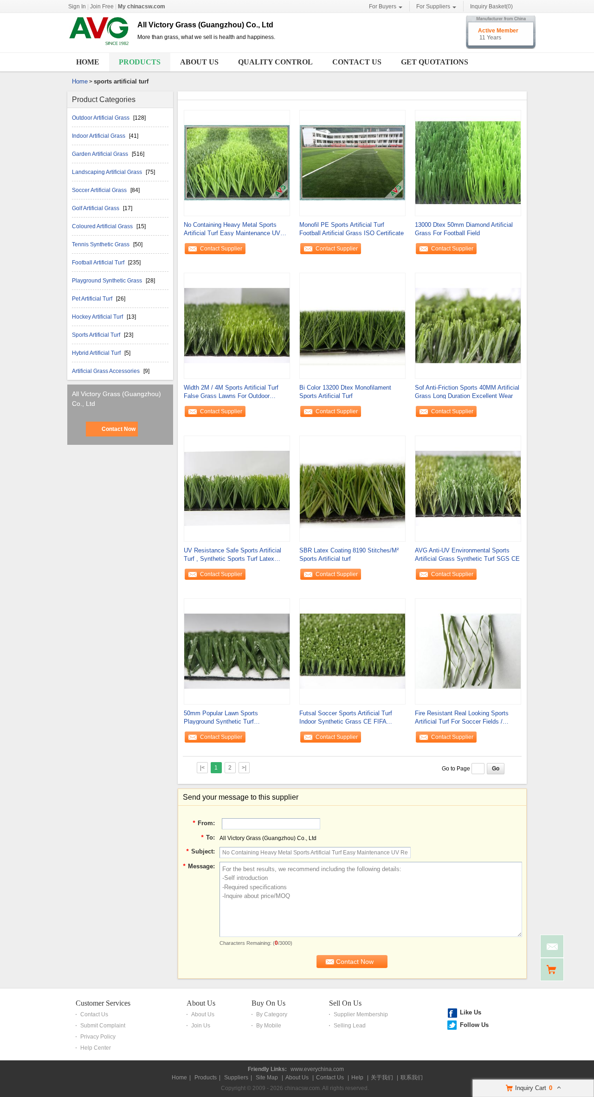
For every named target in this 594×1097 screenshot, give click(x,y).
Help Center (95, 1048)
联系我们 (411, 1077)
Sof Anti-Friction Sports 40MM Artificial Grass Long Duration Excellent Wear (467, 391)
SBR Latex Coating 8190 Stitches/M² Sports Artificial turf (349, 554)
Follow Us (474, 1024)
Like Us (470, 1012)
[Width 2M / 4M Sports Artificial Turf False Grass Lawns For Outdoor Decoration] (237, 325)
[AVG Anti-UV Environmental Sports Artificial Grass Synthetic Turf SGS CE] (468, 488)
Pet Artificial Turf (93, 298)
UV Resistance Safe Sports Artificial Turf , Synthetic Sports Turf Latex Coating (232, 555)
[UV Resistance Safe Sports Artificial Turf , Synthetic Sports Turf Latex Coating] (237, 488)
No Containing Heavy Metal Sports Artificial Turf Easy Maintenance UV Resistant (232, 229)
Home (87, 62)
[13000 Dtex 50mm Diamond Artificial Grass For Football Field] (468, 162)
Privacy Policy (98, 1036)
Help (357, 1077)
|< (202, 767)
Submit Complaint (102, 1025)
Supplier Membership (361, 1014)
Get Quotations (434, 62)
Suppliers (236, 1077)
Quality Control (275, 62)
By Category (271, 1014)
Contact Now (119, 429)
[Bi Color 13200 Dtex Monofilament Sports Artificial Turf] (352, 325)
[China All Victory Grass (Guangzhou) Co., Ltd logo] (98, 45)
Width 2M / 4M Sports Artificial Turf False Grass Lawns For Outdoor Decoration (231, 392)
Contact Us (356, 62)
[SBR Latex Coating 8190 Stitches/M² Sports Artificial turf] (352, 488)
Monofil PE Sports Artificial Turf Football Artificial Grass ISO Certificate (351, 229)
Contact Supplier (221, 248)
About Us (199, 62)
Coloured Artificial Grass (103, 226)
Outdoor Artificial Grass (101, 118)
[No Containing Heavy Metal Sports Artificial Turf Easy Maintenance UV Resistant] (237, 162)
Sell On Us (345, 1003)
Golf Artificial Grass (96, 208)
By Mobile (268, 1025)
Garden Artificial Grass (100, 154)
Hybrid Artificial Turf (97, 353)
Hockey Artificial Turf (98, 317)
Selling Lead (350, 1025)
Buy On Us (268, 1003)
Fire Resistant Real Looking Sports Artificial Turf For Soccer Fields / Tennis (462, 718)
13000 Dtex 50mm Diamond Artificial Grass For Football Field (464, 229)
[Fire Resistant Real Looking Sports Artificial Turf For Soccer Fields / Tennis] (468, 651)
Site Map (267, 1077)
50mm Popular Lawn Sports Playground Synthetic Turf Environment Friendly (221, 718)
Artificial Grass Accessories (106, 371)
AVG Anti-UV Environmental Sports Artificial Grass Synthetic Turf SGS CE (467, 554)
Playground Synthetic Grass (107, 280)
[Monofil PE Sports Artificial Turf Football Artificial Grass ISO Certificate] (352, 162)
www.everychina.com (317, 1069)
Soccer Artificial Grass (100, 190)
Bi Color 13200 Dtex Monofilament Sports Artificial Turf (345, 391)
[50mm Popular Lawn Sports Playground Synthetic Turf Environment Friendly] (237, 651)
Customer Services (103, 1003)
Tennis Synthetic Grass (101, 244)
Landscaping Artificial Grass (107, 172)
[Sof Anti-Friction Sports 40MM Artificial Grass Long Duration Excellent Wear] (468, 325)
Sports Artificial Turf (97, 335)
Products (140, 62)
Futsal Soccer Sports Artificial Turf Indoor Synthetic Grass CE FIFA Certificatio (345, 718)
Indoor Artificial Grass (99, 136)
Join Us (200, 1025)
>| (244, 767)
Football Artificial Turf (99, 262)
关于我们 (382, 1077)
